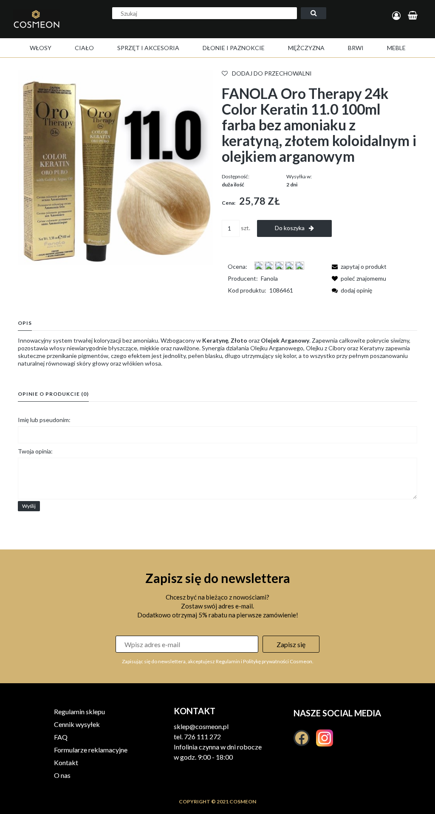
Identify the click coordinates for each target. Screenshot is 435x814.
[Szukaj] (313, 13)
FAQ (61, 737)
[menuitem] (40, 48)
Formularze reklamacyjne (90, 750)
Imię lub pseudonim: (44, 419)
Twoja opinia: (35, 451)
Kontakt (66, 762)
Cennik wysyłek (77, 724)
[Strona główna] (43, 28)
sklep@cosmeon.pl (201, 726)
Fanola (269, 278)
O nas (62, 775)
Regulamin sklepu (79, 711)
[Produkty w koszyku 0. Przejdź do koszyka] (414, 16)
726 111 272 (202, 736)
